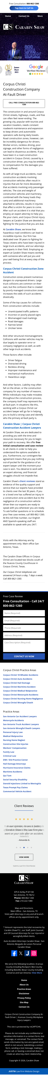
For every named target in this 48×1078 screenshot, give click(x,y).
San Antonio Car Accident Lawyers (20, 716)
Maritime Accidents (12, 771)
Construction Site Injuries (15, 744)
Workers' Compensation (15, 748)
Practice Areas (11, 711)
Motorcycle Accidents (13, 720)
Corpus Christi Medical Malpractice (20, 690)
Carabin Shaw (13, 229)
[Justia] (27, 953)
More (40, 16)
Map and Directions (24, 908)
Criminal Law (9, 756)
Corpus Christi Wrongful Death (18, 702)
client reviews (27, 481)
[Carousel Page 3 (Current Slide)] (24, 847)
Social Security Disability (15, 779)
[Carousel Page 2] (20, 847)
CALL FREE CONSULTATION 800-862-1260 (24, 103)
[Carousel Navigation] (24, 847)
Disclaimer (24, 993)
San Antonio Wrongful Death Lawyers (21, 728)
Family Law (8, 752)
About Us (24, 984)
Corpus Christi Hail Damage (16, 682)
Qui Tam (7, 775)
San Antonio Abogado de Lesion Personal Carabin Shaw (25, 944)
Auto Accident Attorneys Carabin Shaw (21, 941)
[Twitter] (21, 953)
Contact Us (24, 16)
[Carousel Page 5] (31, 847)
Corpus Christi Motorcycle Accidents (20, 694)
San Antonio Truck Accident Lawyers (21, 724)
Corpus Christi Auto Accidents (17, 679)
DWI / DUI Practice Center (15, 759)
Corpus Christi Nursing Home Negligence (23, 698)
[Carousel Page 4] (28, 847)
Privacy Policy (24, 998)
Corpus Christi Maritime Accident (19, 686)
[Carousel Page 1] (16, 847)
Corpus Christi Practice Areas (19, 670)
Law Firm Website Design (24, 1071)
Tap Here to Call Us (24, 8)
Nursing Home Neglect (14, 740)
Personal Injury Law (13, 732)
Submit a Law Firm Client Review (24, 866)
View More (24, 857)
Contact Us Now (24, 656)
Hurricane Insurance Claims (16, 767)
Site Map (24, 1002)
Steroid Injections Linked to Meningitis (22, 783)
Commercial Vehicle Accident (17, 791)
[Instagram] (34, 953)
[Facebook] (14, 953)
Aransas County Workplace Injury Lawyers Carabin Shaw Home (24, 27)
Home (8, 16)
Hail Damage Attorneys (14, 763)
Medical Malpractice (13, 736)
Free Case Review (13, 596)
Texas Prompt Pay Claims (15, 787)
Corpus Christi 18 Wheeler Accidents (20, 675)
